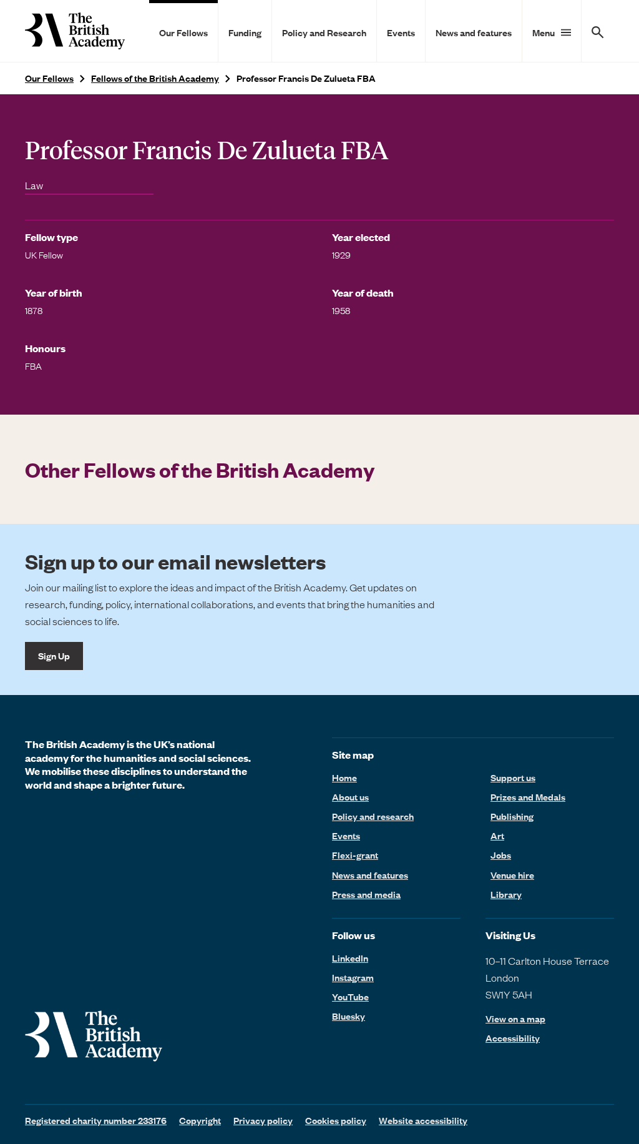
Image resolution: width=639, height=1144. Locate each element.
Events (401, 32)
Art (497, 835)
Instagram (353, 977)
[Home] (75, 30)
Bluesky (348, 1016)
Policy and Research (324, 32)
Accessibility (512, 1038)
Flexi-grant (355, 855)
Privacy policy (263, 1120)
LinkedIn (350, 958)
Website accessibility (423, 1120)
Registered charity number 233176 (96, 1120)
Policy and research (373, 816)
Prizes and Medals (527, 797)
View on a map (515, 1019)
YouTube (350, 996)
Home (344, 777)
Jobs (500, 855)
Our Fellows (183, 32)
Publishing (512, 816)
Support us (512, 777)
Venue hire (512, 875)
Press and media (366, 894)
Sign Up (54, 655)
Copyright (200, 1120)
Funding (244, 32)
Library (506, 894)
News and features (474, 32)
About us (350, 797)
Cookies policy (335, 1120)
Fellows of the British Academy (155, 78)
